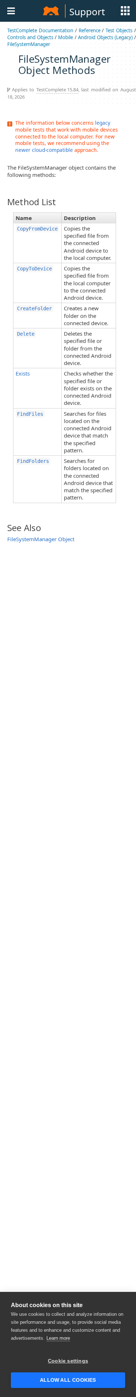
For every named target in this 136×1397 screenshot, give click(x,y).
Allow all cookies (68, 1380)
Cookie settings (68, 1361)
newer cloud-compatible (44, 149)
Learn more (58, 1338)
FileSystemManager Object (40, 539)
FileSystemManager (28, 44)
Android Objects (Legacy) (105, 37)
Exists (23, 373)
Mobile (65, 37)
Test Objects (119, 30)
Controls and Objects (30, 37)
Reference (89, 30)
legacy (102, 122)
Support (87, 11)
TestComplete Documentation (40, 30)
